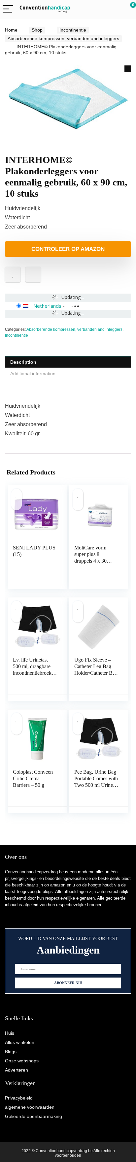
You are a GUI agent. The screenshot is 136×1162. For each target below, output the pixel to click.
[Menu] (8, 9)
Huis (9, 1033)
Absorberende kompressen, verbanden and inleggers (63, 38)
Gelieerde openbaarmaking (33, 1116)
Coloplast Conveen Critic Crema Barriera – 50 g (33, 778)
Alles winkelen (19, 1042)
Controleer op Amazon (68, 249)
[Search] (101, 9)
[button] (127, 68)
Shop (37, 30)
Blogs (11, 1051)
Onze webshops (22, 1060)
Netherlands (47, 306)
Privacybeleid (19, 1098)
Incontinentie (72, 30)
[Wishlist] (115, 9)
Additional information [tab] (32, 373)
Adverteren (16, 1070)
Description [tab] (23, 362)
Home (11, 30)
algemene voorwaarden (29, 1107)
